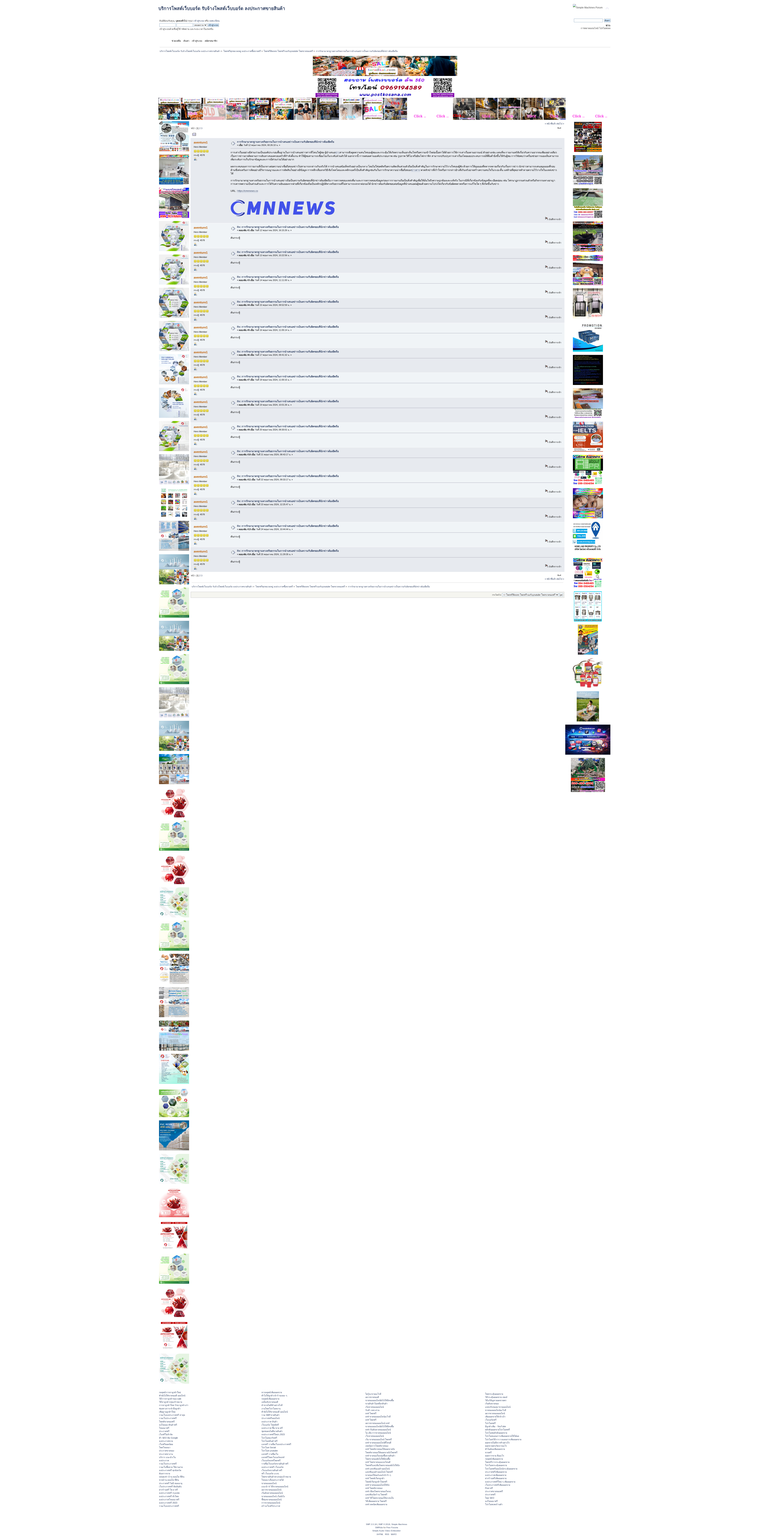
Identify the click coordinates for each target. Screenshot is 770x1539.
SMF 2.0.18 (371, 1524)
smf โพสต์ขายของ (373, 1488)
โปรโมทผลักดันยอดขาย (496, 1433)
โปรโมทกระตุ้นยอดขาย (496, 1465)
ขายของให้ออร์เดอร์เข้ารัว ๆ (378, 1475)
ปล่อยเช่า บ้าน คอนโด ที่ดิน (171, 1476)
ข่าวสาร (415, 170)
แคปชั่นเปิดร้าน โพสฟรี (376, 1494)
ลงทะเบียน (214, 21)
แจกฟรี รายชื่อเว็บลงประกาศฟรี (276, 1444)
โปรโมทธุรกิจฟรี (269, 1438)
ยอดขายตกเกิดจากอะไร (496, 1446)
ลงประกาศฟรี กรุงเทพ (169, 1493)
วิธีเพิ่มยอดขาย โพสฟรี (376, 1501)
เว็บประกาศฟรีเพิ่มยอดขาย (497, 1485)
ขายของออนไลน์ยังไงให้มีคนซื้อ (379, 1400)
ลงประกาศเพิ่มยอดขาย (495, 1475)
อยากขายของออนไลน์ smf (377, 1423)
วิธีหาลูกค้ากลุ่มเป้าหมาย (170, 1402)
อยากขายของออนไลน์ (271, 1490)
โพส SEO (489, 1498)
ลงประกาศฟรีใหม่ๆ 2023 (273, 1434)
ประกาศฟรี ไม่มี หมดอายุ (170, 1483)
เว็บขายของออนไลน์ (374, 1436)
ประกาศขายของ (166, 1450)
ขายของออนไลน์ (269, 1483)
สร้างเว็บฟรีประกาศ (270, 1506)
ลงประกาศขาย (166, 1441)
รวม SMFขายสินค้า (270, 1415)
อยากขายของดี (372, 1397)
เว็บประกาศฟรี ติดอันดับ (170, 1486)
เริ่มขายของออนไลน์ (374, 1407)
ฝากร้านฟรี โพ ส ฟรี (168, 1490)
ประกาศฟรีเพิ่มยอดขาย (496, 1472)
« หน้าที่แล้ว (550, 123)
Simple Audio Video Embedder (386, 1531)
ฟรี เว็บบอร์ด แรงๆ (270, 1473)
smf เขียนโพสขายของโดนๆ (378, 1491)
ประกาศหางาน (166, 1454)
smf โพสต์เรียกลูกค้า (375, 1478)
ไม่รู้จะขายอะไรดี (373, 1394)
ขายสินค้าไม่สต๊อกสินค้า (376, 1403)
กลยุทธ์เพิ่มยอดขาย (270, 1399)
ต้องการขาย (164, 1473)
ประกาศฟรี (164, 1431)
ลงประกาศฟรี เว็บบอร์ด (272, 1467)
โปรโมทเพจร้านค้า (494, 1504)
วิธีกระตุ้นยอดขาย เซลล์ (496, 1397)
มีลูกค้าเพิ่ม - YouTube (495, 1426)
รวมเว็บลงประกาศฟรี (169, 1506)
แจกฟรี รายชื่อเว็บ (269, 1454)
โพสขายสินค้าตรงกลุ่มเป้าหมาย (276, 1476)
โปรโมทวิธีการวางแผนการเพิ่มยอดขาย (503, 1439)
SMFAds (379, 1527)
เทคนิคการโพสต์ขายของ (376, 1446)
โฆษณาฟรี (164, 1428)
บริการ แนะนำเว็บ (167, 1457)
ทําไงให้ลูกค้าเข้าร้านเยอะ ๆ (274, 1395)
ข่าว (337, 152)
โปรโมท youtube (269, 1450)
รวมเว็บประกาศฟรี (168, 1418)
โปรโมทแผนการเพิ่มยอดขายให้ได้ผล (502, 1436)
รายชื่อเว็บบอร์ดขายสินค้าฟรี (274, 1463)
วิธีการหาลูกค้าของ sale (170, 1399)
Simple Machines (399, 1524)
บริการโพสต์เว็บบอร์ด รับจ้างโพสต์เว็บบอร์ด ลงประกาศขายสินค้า (221, 8)
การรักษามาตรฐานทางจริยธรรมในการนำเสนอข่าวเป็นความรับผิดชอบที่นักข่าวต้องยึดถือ (285, 141)
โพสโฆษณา (164, 1447)
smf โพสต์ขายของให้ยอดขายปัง (380, 1449)
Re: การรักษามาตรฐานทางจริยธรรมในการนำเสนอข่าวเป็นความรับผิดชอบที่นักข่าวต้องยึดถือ (288, 227)
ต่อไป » (560, 123)
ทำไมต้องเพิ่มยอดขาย (495, 1449)
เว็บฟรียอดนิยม (166, 1444)
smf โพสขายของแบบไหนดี (377, 1462)
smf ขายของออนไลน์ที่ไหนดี (378, 1442)
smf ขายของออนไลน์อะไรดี (378, 1416)
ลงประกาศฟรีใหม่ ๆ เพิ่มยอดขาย (500, 1481)
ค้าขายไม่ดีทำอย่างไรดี (272, 1405)
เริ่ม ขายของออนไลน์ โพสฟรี (378, 1439)
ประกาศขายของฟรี (494, 1491)
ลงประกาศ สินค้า (269, 1421)
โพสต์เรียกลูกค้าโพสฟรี (376, 1481)
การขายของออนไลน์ (270, 1503)
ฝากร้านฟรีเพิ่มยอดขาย (496, 1478)
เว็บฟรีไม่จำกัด (166, 1434)
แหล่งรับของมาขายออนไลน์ (498, 1407)
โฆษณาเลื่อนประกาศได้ (272, 1480)
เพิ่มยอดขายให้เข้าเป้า (495, 1416)
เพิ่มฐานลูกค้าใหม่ (167, 1412)
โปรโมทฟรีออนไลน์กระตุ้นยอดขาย (501, 1468)
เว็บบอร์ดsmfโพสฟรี (271, 1460)
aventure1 (201, 142)
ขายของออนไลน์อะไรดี (495, 1410)
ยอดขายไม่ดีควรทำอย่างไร (497, 1442)
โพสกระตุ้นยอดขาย (494, 1394)
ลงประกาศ (164, 1460)
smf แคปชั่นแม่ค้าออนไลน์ (377, 1468)
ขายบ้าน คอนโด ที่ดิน (169, 1480)
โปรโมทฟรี (490, 1423)
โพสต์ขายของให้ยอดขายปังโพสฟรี (381, 1452)
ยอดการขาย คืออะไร (494, 1455)
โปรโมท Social (268, 1447)
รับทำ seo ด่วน (372, 1410)
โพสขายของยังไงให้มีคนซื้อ (377, 1459)
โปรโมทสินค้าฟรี (269, 1441)
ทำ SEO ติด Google (168, 1438)
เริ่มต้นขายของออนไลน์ (272, 1493)
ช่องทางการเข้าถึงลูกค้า (170, 1408)
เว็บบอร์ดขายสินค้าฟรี (271, 1470)
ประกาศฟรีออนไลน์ (270, 1418)
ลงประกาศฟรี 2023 (168, 1503)
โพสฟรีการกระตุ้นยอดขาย (497, 1462)
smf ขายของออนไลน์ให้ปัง (377, 1485)
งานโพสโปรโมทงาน (271, 1408)
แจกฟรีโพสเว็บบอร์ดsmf (272, 1457)
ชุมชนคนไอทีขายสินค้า (272, 1431)
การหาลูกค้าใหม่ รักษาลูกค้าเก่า (173, 1405)
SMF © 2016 (384, 1524)
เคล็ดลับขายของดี (269, 1402)
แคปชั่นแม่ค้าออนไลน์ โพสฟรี (379, 1472)
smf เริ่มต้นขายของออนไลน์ (378, 1429)
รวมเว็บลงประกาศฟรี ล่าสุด (172, 1415)
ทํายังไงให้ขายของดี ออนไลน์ (172, 1395)
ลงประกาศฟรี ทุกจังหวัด (170, 1470)
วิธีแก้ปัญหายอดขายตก (495, 1400)
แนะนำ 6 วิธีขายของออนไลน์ (274, 1486)
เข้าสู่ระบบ (199, 21)
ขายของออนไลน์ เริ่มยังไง (273, 1496)
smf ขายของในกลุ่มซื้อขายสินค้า (380, 1455)
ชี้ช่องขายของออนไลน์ (271, 1499)
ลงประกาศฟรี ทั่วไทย (169, 1496)
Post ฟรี (489, 1488)
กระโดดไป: (497, 595)
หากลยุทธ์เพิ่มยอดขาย (271, 1392)
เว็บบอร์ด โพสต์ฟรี (270, 1425)
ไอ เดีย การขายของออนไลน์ (378, 1433)
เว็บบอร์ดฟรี (490, 1420)
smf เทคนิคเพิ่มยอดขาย (376, 1504)
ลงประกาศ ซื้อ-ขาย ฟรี (272, 1428)
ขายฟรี (488, 1452)
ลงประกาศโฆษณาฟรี (169, 1499)
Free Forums (392, 1527)
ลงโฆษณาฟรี (491, 1501)
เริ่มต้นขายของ (492, 1403)
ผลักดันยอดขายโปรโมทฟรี (497, 1429)
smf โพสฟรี (370, 1413)
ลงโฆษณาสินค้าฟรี (168, 1425)
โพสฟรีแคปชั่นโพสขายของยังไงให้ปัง (382, 1465)
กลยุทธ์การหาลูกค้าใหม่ (170, 1392)
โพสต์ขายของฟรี (167, 1421)
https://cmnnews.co (247, 191)
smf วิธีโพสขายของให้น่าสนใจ (379, 1498)
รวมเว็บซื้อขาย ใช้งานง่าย (171, 1467)
